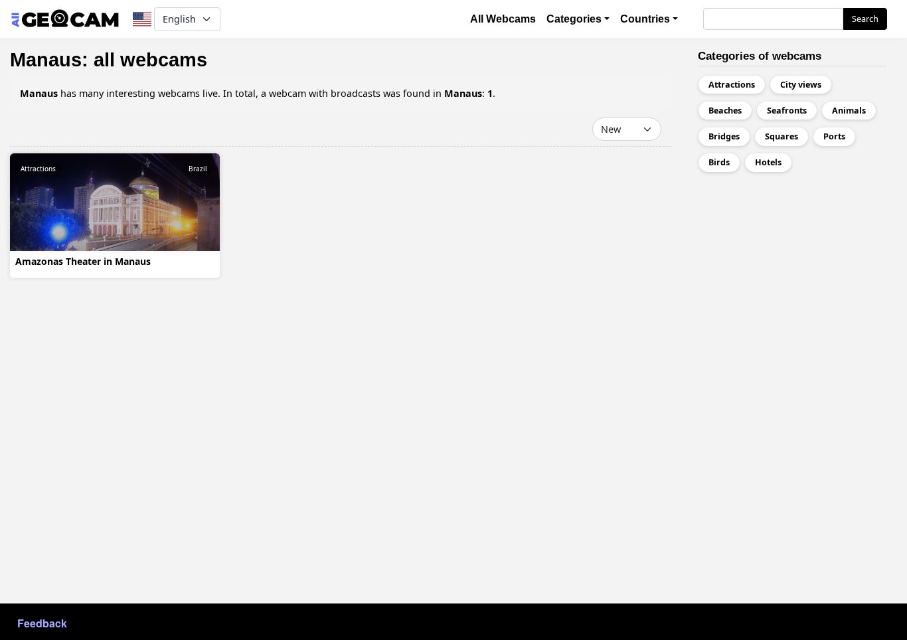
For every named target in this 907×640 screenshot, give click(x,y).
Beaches (725, 110)
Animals (849, 110)
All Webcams (503, 19)
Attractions (38, 168)
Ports (834, 136)
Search (865, 19)
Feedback (42, 623)
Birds (719, 162)
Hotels (768, 162)
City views (800, 84)
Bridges (724, 136)
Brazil (198, 168)
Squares (781, 136)
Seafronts (787, 110)
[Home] (65, 19)
